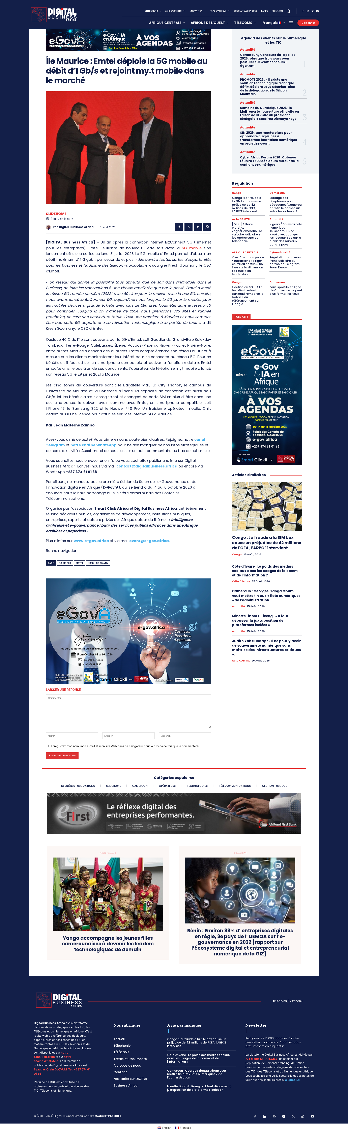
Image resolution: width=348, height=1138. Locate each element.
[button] (288, 11)
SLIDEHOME (56, 214)
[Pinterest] (198, 227)
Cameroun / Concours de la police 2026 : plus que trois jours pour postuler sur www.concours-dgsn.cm (267, 60)
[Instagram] (307, 11)
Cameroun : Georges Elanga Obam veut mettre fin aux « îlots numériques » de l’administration (266, 595)
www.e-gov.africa (91, 540)
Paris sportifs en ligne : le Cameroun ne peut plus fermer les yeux (285, 290)
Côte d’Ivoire (241, 581)
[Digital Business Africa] (49, 227)
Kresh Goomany (98, 563)
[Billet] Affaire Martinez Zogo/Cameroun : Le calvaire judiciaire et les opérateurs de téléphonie (247, 232)
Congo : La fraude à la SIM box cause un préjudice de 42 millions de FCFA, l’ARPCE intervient (246, 204)
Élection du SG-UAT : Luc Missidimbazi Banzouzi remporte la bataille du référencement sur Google (247, 295)
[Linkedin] (264, 1117)
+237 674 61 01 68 (81, 471)
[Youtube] (317, 11)
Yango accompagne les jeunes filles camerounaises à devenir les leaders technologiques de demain (108, 944)
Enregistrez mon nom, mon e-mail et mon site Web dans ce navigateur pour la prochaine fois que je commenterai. (125, 746)
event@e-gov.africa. (149, 540)
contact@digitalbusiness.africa (146, 466)
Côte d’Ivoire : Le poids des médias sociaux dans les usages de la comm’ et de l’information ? (265, 571)
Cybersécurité (279, 252)
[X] (312, 11)
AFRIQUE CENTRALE (245, 252)
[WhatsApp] (207, 227)
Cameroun (277, 193)
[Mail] (274, 1117)
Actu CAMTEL (241, 219)
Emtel (80, 563)
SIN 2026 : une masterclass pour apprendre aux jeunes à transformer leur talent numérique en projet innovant (268, 138)
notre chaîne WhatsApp (93, 445)
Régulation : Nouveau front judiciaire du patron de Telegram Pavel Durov (285, 262)
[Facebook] (302, 11)
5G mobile (191, 248)
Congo (236, 193)
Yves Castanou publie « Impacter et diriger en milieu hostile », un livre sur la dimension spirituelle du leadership (248, 265)
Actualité (247, 49)
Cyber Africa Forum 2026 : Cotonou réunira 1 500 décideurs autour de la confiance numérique (269, 161)
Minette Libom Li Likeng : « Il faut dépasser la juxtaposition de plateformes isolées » (260, 620)
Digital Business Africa (76, 227)
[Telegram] (284, 1117)
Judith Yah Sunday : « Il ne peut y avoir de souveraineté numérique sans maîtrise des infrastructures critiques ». (266, 648)
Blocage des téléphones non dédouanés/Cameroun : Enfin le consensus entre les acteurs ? (285, 204)
